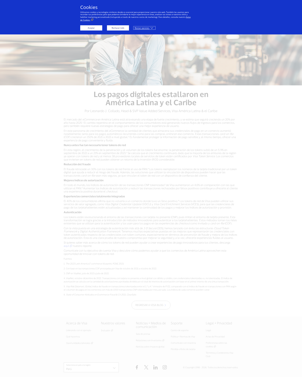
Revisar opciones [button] (142, 28)
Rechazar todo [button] (118, 28)
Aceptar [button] (91, 28)
